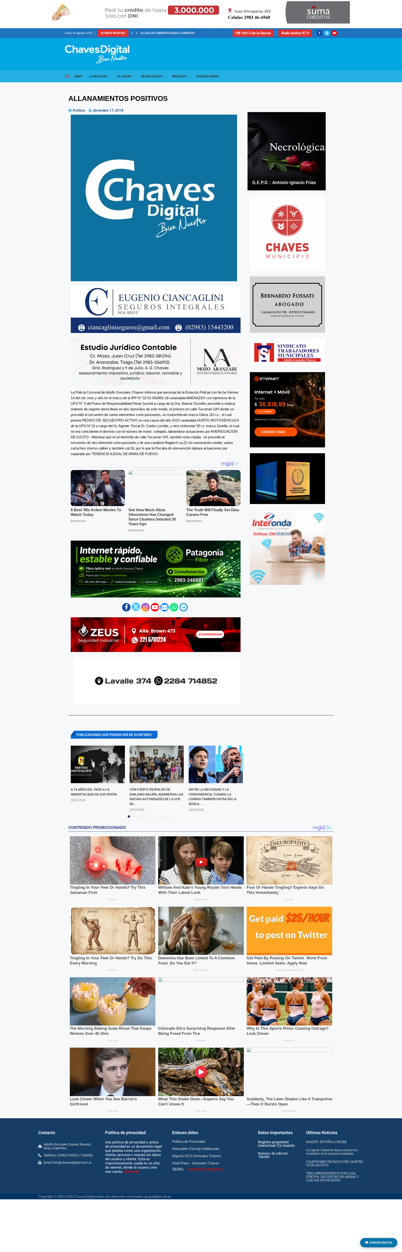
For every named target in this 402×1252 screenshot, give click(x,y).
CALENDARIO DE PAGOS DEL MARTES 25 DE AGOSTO (334, 1163)
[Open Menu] (67, 76)
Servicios (179, 76)
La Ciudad (124, 76)
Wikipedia (131, 1172)
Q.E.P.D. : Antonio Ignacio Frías (284, 182)
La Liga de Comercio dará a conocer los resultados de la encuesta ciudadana (332, 1151)
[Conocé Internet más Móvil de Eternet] (287, 409)
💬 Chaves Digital (379, 1242)
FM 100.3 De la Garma (253, 33)
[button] (132, 33)
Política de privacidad (125, 1132)
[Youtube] (334, 33)
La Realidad (98, 76)
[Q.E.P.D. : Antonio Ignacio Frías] (287, 151)
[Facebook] (319, 33)
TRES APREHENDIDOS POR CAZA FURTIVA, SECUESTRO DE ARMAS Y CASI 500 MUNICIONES (332, 1176)
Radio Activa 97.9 (295, 33)
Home (78, 76)
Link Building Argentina (205, 1169)
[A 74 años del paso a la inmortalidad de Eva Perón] (98, 764)
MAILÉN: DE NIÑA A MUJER (326, 1142)
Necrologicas (151, 76)
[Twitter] (327, 33)
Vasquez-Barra (207, 76)
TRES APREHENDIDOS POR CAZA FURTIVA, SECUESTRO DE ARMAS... (185, 33)
